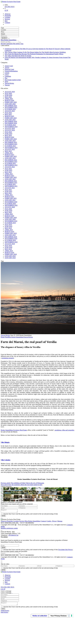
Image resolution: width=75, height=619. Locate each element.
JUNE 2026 (8, 95)
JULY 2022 (8, 168)
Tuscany (7, 85)
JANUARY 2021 (10, 200)
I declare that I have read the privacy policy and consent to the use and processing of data (38, 549)
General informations (11, 71)
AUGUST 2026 (10, 91)
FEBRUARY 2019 (11, 233)
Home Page (4, 337)
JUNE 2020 (8, 210)
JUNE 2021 (8, 191)
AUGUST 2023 (10, 149)
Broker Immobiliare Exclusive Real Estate (14, 430)
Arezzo (7, 67)
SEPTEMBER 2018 (11, 242)
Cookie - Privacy (51, 521)
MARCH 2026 (9, 100)
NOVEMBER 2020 (11, 202)
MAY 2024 (8, 135)
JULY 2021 (8, 189)
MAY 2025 (8, 114)
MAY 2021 (8, 193)
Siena (6, 81)
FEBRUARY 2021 (11, 198)
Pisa (6, 78)
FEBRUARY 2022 (11, 177)
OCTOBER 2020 (10, 203)
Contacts (43, 521)
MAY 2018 (8, 249)
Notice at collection (40, 616)
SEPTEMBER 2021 (11, 186)
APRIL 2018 (9, 251)
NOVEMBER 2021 (11, 182)
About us (4, 521)
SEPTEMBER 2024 (11, 126)
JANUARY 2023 (10, 158)
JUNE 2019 (8, 226)
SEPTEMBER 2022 (11, 165)
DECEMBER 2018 (11, 237)
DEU (9, 6)
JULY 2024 (8, 132)
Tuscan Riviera (9, 83)
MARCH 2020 (9, 216)
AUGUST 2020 (10, 207)
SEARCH (4, 38)
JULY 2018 (8, 245)
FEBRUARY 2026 (11, 102)
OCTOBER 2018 (10, 240)
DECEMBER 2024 (11, 121)
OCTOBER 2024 (10, 125)
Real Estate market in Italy (13, 80)
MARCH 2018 (9, 252)
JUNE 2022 (8, 170)
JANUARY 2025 (10, 119)
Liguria (7, 73)
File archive (16, 43)
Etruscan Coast (9, 69)
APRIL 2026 (9, 98)
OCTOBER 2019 (10, 223)
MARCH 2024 (9, 137)
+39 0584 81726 (13, 535)
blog (6, 582)
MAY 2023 (8, 151)
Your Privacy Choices (58, 616)
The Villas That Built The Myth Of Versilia (18, 56)
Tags (21, 43)
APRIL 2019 (9, 230)
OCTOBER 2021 (10, 184)
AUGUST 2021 (10, 188)
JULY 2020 (8, 209)
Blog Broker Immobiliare (8, 40)
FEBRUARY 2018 (11, 254)
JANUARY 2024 (10, 140)
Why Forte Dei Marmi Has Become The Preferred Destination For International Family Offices (34, 54)
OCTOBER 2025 (10, 109)
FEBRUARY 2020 (11, 217)
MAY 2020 (8, 212)
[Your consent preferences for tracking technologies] (71, 615)
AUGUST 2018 (10, 244)
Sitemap (59, 521)
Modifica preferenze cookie (9, 528)
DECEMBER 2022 (11, 160)
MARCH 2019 (9, 231)
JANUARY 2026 (10, 104)
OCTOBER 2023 (10, 146)
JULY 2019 (8, 224)
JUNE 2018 (8, 247)
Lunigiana (8, 76)
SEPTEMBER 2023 (11, 147)
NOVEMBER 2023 (11, 144)
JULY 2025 (8, 112)
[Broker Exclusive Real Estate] (10, 1)
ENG (5, 587)
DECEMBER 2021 (11, 181)
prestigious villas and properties (64, 430)
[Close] (1, 530)
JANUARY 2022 (10, 179)
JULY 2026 (8, 93)
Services (21, 521)
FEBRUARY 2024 (11, 139)
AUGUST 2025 (10, 111)
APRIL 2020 (9, 214)
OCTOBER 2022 (10, 163)
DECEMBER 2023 (11, 142)
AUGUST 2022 (10, 167)
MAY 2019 (8, 228)
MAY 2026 (8, 97)
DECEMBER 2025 (11, 105)
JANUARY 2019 (10, 235)
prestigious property (8, 358)
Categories (9, 43)
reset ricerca (4, 612)
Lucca (6, 74)
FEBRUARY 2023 (11, 156)
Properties (10, 521)
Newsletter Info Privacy (65, 549)
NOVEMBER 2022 (11, 161)
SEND (3, 547)
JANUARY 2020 (10, 219)
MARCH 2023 (9, 154)
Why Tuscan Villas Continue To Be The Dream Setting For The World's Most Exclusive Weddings (35, 52)
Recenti (3, 43)
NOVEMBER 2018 (11, 238)
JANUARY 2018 (10, 256)
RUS (12, 6)
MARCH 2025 (9, 116)
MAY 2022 (8, 172)
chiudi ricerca (5, 610)
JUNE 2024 (8, 133)
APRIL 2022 (9, 174)
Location (16, 521)
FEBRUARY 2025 (11, 118)
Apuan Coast (9, 66)
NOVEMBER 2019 (11, 221)
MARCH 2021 (9, 196)
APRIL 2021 (9, 195)
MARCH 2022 (9, 175)
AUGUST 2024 (10, 128)
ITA (6, 6)
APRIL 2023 (9, 153)
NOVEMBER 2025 (11, 107)
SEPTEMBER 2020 (11, 205)
